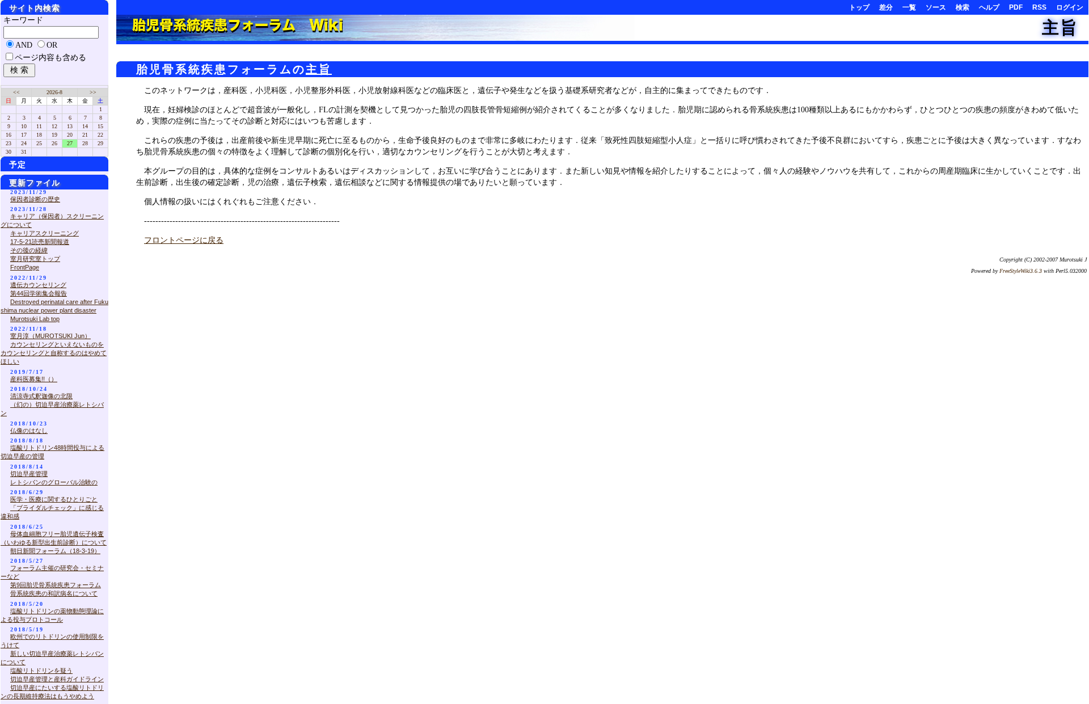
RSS (1039, 7)
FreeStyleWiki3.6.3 (1020, 271)
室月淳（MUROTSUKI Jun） (50, 335)
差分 (886, 7)
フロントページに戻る (183, 240)
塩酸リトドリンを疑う (41, 670)
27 (70, 143)
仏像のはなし (29, 430)
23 (8, 143)
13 (70, 126)
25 (39, 143)
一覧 (909, 7)
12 (54, 126)
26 (54, 143)
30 (8, 152)
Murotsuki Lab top (35, 318)
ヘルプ (989, 7)
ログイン (1069, 7)
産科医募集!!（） (33, 379)
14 (85, 126)
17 (24, 135)
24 (24, 143)
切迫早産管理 (29, 473)
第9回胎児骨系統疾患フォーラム (55, 584)
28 (85, 143)
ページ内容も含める (50, 57)
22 (100, 135)
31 (24, 152)
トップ (859, 7)
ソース (936, 7)
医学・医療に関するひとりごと (54, 499)
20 (70, 135)
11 (39, 126)
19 (54, 135)
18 (39, 135)
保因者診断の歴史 (35, 199)
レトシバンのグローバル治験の (54, 482)
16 (8, 135)
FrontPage (24, 267)
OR (52, 45)
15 (100, 126)
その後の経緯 (29, 250)
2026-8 (54, 92)
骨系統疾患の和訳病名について (54, 593)
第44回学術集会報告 (38, 293)
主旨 (1060, 27)
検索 (962, 7)
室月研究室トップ (35, 258)
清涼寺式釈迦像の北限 (41, 396)
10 (24, 126)
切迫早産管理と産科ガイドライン (57, 679)
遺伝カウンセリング (38, 284)
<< (16, 92)
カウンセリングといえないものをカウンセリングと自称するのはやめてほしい (54, 353)
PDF (1016, 7)
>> (93, 92)
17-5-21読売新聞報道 (39, 241)
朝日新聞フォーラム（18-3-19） (55, 550)
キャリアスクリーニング (44, 233)
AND (23, 45)
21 (85, 135)
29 (100, 143)
